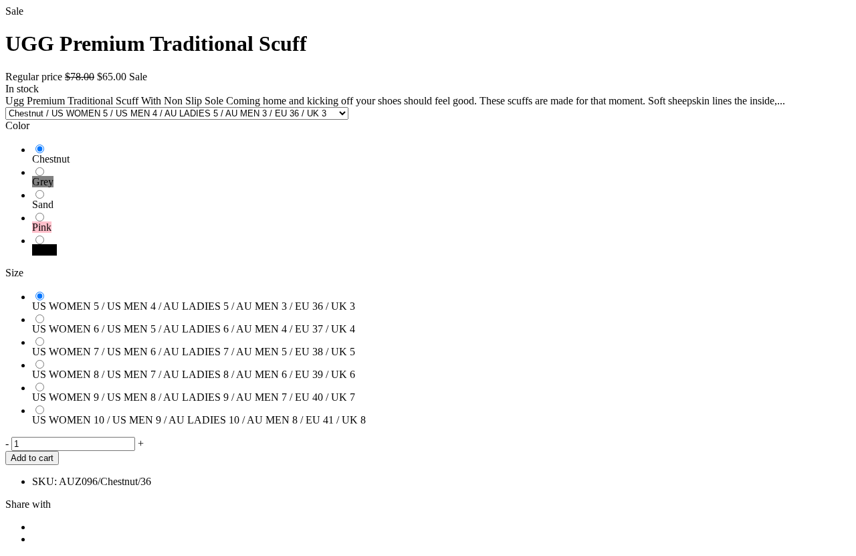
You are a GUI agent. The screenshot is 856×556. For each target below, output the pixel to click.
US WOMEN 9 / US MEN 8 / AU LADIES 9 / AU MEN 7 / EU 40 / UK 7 (193, 397)
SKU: (44, 481)
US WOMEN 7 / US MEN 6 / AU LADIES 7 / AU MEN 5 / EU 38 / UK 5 (193, 351)
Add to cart (32, 458)
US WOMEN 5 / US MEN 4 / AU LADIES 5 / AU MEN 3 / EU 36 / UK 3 (193, 306)
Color (17, 125)
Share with (28, 504)
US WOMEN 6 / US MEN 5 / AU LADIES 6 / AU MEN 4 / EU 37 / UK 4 (193, 329)
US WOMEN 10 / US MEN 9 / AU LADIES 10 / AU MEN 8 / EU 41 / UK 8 (199, 420)
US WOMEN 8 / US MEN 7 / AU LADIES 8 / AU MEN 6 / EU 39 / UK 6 (193, 374)
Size (14, 272)
